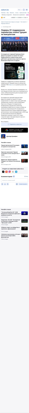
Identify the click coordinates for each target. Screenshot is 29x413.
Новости (11, 84)
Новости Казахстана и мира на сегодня (10, 22)
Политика (3, 12)
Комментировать (23, 184)
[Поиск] (24, 10)
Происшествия (22, 12)
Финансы (12, 12)
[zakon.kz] (5, 9)
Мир (8, 12)
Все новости (23, 22)
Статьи (16, 12)
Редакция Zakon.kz (5, 23)
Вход (27, 176)
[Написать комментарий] (14, 180)
